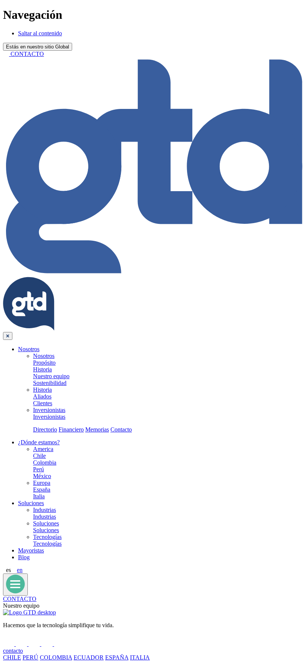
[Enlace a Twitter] (35, 644)
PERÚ (30, 657)
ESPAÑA (116, 657)
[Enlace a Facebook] (9, 644)
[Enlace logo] (29, 612)
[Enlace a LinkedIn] (22, 644)
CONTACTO (19, 599)
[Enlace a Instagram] (59, 644)
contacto (13, 650)
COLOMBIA (56, 657)
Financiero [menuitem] (71, 429)
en (20, 570)
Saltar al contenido (40, 33)
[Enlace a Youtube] (47, 644)
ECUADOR (89, 657)
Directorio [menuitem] (45, 429)
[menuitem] (28, 349)
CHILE (12, 657)
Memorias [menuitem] (97, 429)
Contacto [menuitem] (121, 429)
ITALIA (140, 657)
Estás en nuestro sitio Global (37, 47)
